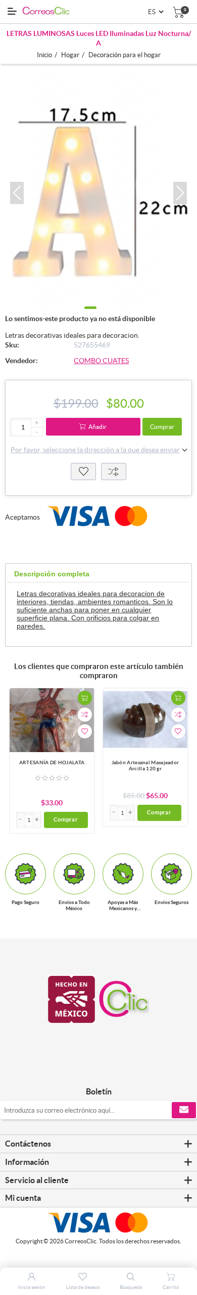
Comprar (162, 426)
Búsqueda (131, 1287)
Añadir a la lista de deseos (85, 731)
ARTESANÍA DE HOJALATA (51, 762)
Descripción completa (51, 574)
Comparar (113, 471)
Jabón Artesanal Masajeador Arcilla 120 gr (145, 765)
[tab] (51, 574)
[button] (17, 193)
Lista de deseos (83, 471)
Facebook (87, 1070)
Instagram (110, 1070)
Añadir (97, 426)
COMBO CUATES (101, 361)
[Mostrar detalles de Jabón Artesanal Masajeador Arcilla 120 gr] (145, 720)
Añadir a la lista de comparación (85, 715)
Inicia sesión (31, 1287)
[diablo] (52, 719)
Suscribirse (184, 1110)
